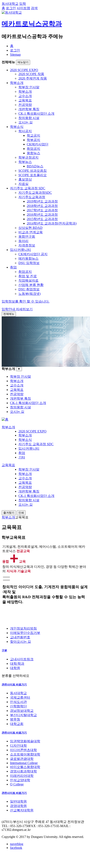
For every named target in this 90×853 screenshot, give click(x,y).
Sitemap (15, 54)
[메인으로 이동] (5, 419)
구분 (4, 650)
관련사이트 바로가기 (14, 684)
